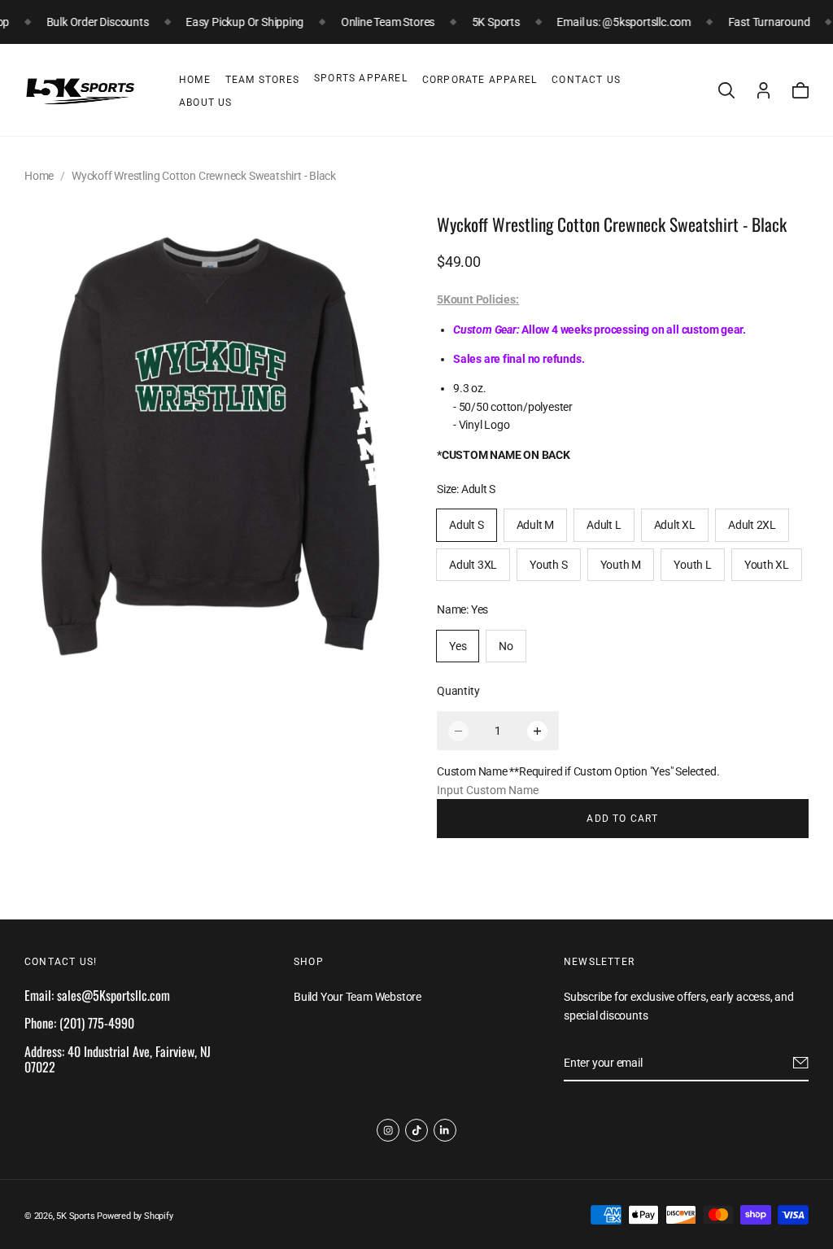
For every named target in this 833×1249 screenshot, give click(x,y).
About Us (206, 102)
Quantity (458, 690)
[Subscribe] (801, 1062)
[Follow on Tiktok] (416, 1130)
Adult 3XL (473, 564)
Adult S (466, 524)
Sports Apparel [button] (361, 78)
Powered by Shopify (134, 1216)
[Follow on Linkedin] (445, 1130)
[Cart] (800, 90)
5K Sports (75, 1216)
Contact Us (586, 79)
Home (195, 79)
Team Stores (262, 79)
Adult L (604, 524)
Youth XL (766, 564)
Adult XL (675, 524)
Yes (457, 646)
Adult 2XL (752, 524)
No (506, 646)
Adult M (536, 524)
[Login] (763, 90)
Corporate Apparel (479, 79)
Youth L (693, 564)
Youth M (621, 564)
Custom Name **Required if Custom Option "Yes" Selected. (578, 771)
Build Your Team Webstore (357, 996)
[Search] (726, 90)
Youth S (549, 564)
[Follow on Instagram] (388, 1130)
